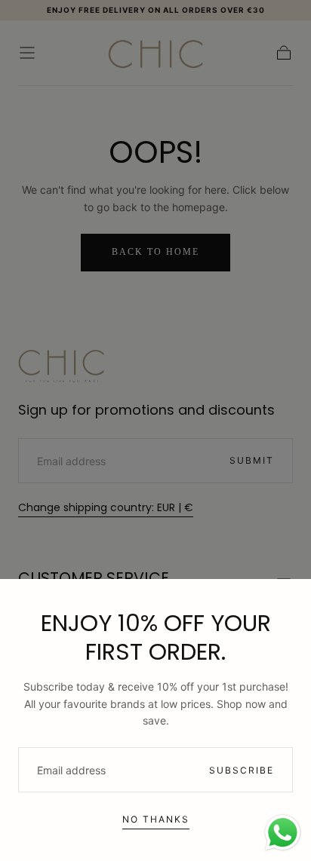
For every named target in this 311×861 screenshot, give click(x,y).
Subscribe (241, 770)
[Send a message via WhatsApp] (282, 832)
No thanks (155, 819)
